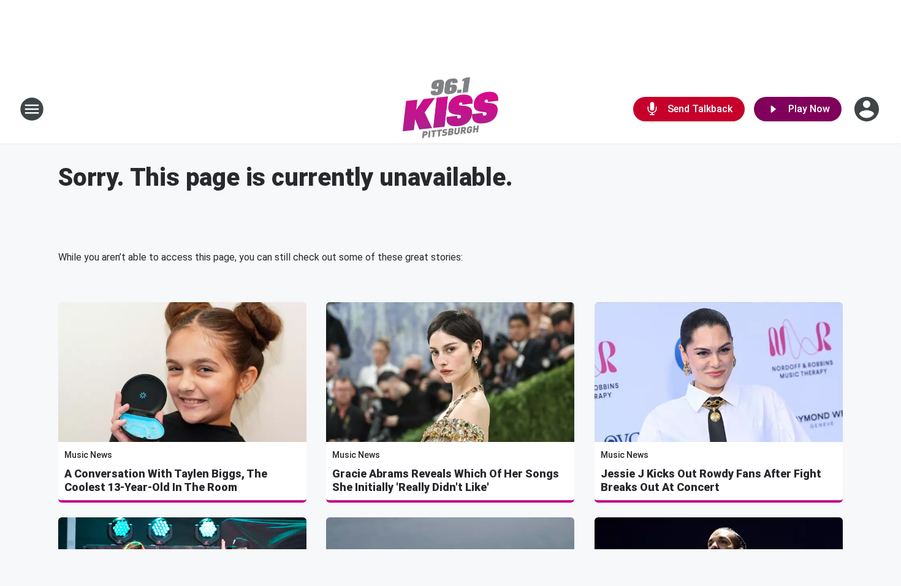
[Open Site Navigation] (32, 109)
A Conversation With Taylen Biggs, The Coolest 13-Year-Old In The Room (165, 480)
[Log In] (867, 109)
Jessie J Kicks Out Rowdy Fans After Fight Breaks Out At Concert (711, 480)
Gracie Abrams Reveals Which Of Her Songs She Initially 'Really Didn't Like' (445, 480)
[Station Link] (450, 109)
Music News (88, 455)
